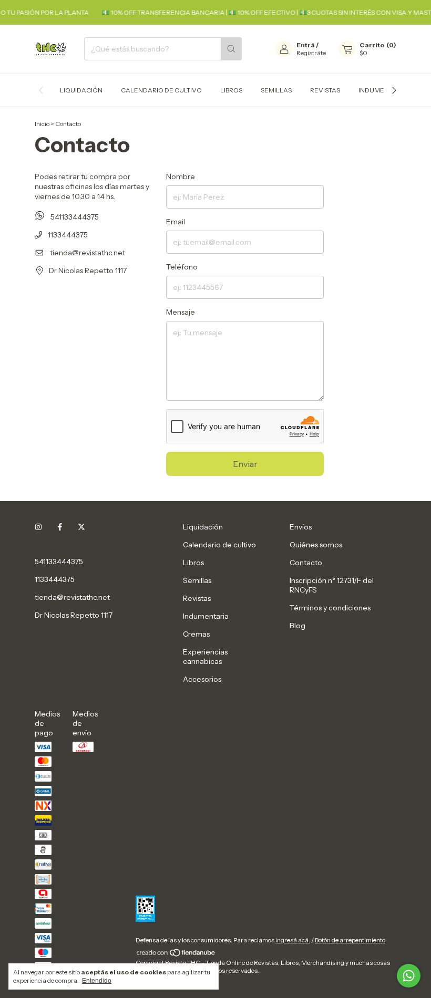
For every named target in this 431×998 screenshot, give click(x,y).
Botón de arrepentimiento (350, 940)
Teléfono (182, 267)
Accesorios (202, 679)
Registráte (311, 53)
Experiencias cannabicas (205, 656)
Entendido (96, 980)
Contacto (306, 562)
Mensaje (180, 312)
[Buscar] (231, 48)
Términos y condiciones (330, 607)
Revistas (325, 90)
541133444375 (74, 217)
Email (175, 221)
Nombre (180, 176)
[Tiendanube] (176, 955)
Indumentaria (382, 90)
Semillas (276, 90)
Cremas (196, 634)
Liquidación (81, 90)
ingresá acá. (292, 940)
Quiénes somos (316, 544)
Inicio (42, 124)
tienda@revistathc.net (87, 252)
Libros (231, 90)
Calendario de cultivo (161, 90)
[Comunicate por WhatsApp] (408, 975)
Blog (297, 625)
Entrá (305, 45)
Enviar (245, 464)
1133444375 (67, 235)
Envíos (301, 527)
